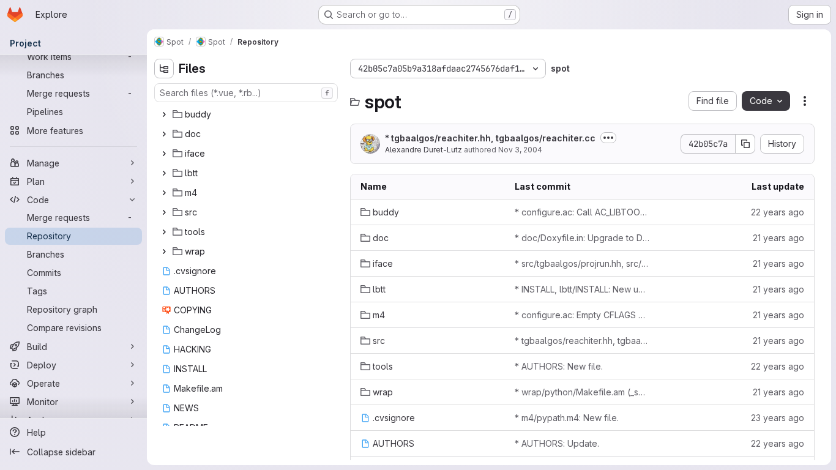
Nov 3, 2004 (520, 149)
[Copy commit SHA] (745, 144)
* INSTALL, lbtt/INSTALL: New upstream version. (582, 289)
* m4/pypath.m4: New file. (567, 417)
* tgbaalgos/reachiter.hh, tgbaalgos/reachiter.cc (490, 138)
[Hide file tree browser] (164, 68)
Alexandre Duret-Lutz (423, 149)
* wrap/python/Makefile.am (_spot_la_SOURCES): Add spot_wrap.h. (582, 392)
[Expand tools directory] (164, 232)
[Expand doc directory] (164, 134)
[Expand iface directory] (164, 153)
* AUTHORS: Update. (557, 443)
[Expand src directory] (164, 212)
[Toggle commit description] (608, 137)
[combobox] (246, 92)
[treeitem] (247, 114)
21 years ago (778, 238)
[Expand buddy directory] (164, 114)
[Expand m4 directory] (164, 192)
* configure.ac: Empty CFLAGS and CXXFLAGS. (582, 315)
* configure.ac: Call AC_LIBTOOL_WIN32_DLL (582, 212)
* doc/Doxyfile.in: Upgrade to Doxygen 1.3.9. (582, 238)
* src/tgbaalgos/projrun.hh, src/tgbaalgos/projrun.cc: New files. (582, 263)
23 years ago (777, 417)
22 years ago (777, 212)
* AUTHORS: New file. (559, 366)
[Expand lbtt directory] (164, 173)
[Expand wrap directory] (164, 251)
